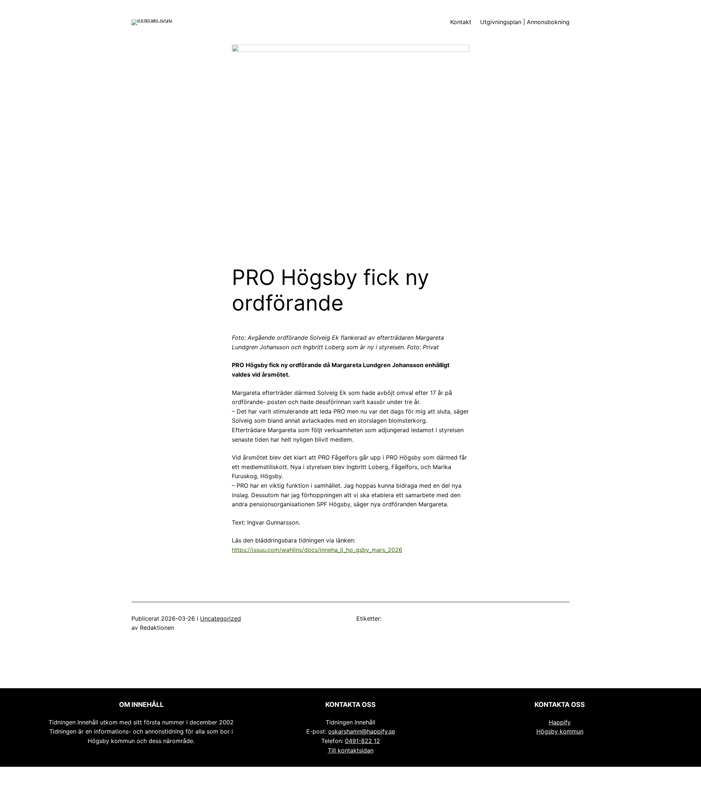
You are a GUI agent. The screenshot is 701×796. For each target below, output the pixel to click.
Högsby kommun (559, 731)
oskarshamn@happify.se (361, 731)
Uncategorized (220, 618)
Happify (560, 722)
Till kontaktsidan (351, 750)
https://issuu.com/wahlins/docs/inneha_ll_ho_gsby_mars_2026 (317, 549)
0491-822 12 (362, 740)
